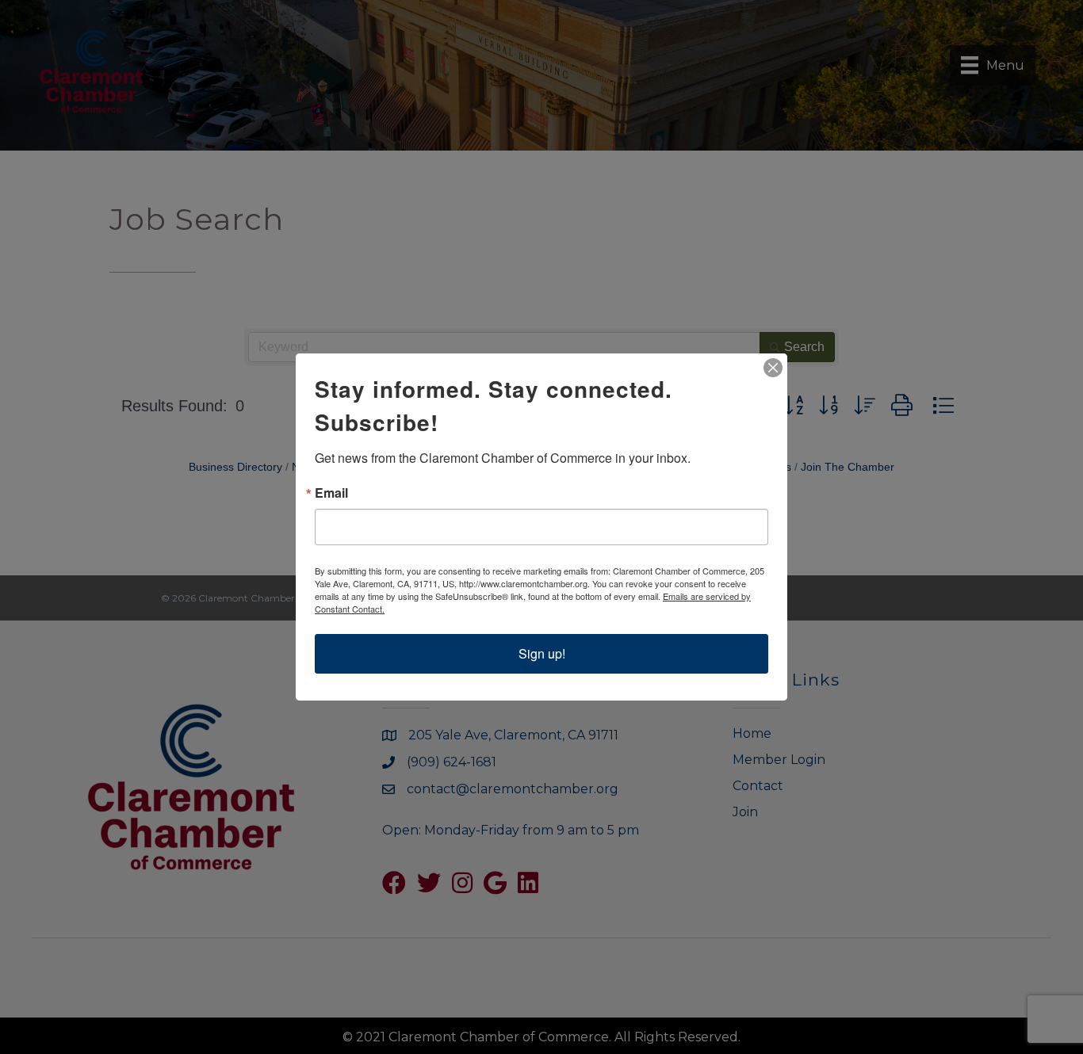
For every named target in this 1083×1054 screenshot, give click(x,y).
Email (331, 493)
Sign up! (542, 653)
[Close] (773, 367)
